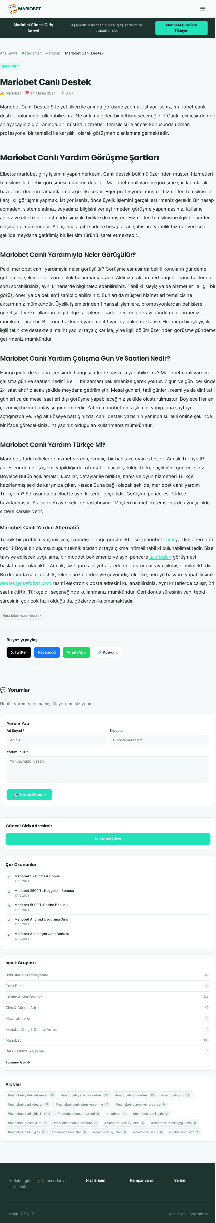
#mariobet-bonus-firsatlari (75, 1123)
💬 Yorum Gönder (29, 794)
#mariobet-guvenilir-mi (27, 1123)
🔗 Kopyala (107, 652)
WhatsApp (76, 652)
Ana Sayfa (9, 53)
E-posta (116, 730)
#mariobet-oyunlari (109, 1132)
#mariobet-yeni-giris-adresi (84, 1095)
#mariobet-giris (175, 1095)
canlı (169, 539)
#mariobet (115, 1114)
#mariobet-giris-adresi (134, 1095)
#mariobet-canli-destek (22, 615)
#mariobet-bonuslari (69, 1132)
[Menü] (203, 9)
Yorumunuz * (17, 752)
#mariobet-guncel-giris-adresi (140, 1104)
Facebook (47, 652)
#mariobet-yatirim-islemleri (30, 1095)
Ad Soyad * (15, 730)
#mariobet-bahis (147, 1132)
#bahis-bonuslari (183, 1132)
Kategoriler (31, 53)
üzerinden (160, 557)
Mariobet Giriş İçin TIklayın (181, 28)
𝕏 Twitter (19, 652)
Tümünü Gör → (18, 1062)
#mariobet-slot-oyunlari (124, 1123)
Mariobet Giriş (108, 839)
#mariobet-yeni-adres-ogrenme (82, 1104)
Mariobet (53, 53)
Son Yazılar (199, 1214)
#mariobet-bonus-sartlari (78, 1114)
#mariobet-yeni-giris (150, 1114)
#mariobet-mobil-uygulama (173, 1123)
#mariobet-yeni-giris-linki (29, 1114)
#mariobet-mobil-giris (26, 1132)
